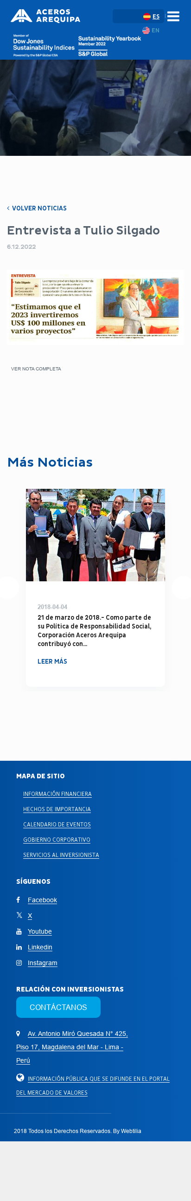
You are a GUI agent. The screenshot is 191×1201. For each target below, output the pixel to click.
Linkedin (40, 947)
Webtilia (131, 1130)
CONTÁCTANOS (58, 1007)
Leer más (52, 653)
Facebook (42, 900)
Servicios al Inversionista (61, 854)
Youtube (40, 931)
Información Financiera (57, 793)
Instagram (42, 963)
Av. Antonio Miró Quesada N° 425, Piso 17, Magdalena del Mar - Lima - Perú (72, 1047)
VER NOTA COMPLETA (36, 369)
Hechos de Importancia (57, 809)
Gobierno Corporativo (56, 839)
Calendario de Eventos (57, 824)
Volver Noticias (39, 208)
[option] (95, 587)
